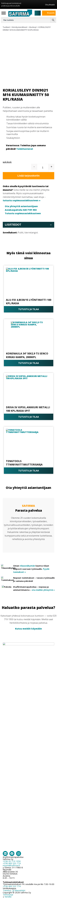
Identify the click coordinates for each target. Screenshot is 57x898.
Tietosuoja (8, 894)
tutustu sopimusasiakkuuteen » (21, 200)
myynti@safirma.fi (11, 865)
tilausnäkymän (27, 565)
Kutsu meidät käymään (28, 628)
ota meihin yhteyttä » (43, 589)
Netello (8, 896)
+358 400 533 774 (12, 863)
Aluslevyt (33, 27)
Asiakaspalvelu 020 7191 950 (21, 209)
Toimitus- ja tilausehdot (14, 890)
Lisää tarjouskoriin (28, 175)
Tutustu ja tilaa (28, 309)
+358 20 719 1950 (12, 861)
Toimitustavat (24, 148)
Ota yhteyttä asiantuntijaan (21, 206)
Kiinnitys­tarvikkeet (19, 27)
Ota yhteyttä (50, 4)
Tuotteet (6, 27)
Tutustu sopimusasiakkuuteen (23, 213)
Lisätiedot (28, 224)
